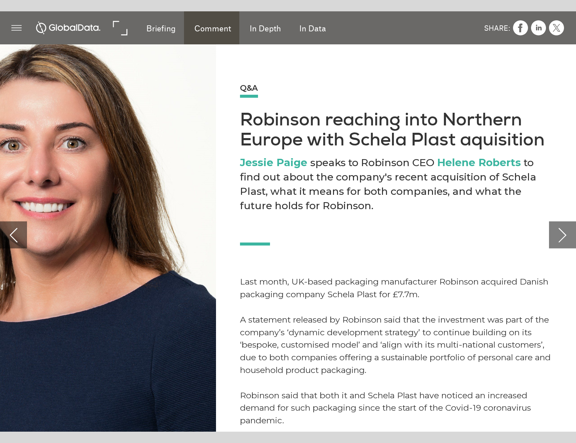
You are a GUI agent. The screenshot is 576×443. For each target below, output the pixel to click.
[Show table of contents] (16, 27)
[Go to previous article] (13, 234)
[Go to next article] (562, 234)
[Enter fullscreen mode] (119, 27)
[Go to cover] (68, 27)
